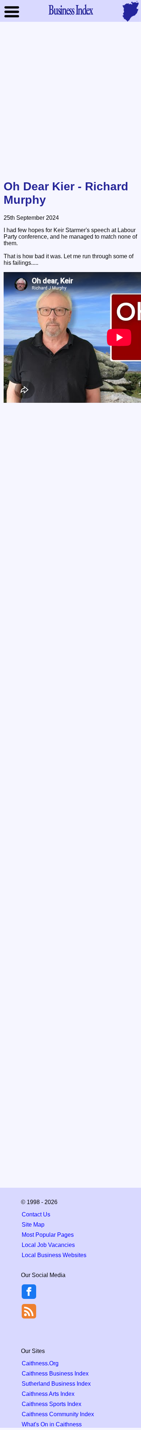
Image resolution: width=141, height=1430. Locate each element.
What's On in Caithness (52, 1424)
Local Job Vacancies (48, 1245)
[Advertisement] (70, 101)
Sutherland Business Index (56, 1384)
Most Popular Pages (48, 1235)
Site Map (33, 1225)
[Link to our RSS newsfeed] (29, 1311)
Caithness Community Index (58, 1414)
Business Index (70, 9)
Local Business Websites (54, 1255)
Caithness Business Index (55, 1373)
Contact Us (36, 1214)
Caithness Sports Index (51, 1404)
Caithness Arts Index (48, 1394)
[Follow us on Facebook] (29, 1297)
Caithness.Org (40, 1363)
